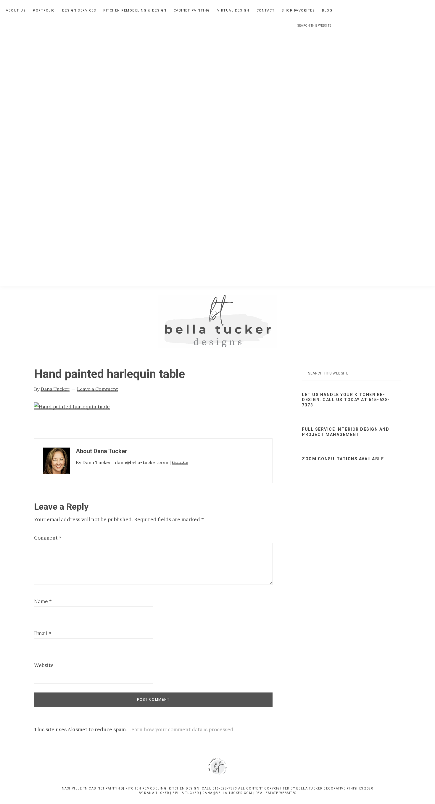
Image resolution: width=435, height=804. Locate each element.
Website (44, 665)
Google (180, 462)
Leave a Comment (97, 389)
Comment (48, 538)
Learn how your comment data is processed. (181, 729)
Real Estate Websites (276, 793)
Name (43, 601)
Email (42, 633)
